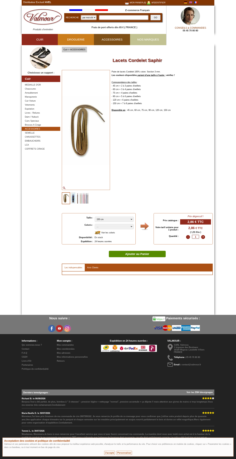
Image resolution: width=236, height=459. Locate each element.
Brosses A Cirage (33, 125)
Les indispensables (73, 267)
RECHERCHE (72, 17)
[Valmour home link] (43, 17)
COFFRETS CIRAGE (35, 149)
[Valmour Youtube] (59, 328)
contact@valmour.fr (191, 364)
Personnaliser (124, 453)
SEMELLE (30, 133)
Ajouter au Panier (137, 254)
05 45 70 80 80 (190, 30)
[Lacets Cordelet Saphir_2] (73, 198)
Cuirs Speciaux (32, 121)
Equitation (29, 109)
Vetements (30, 105)
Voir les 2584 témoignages (200, 392)
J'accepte (109, 453)
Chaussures (30, 89)
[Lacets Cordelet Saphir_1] (66, 198)
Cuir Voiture (30, 101)
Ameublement (31, 93)
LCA (27, 145)
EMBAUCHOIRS (32, 141)
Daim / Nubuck (32, 117)
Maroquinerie (31, 97)
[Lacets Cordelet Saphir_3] (82, 198)
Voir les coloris (108, 232)
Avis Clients (92, 267)
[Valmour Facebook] (52, 328)
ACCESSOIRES (32, 129)
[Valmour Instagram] (67, 328)
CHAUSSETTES (32, 137)
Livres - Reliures (32, 113)
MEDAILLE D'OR (33, 85)
